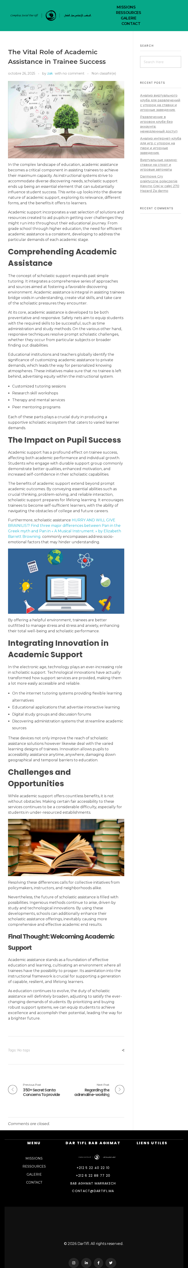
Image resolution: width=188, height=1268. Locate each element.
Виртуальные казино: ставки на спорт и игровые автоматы (158, 165)
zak (50, 73)
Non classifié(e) (103, 73)
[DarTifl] (99, 1157)
